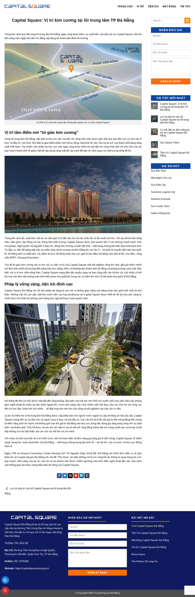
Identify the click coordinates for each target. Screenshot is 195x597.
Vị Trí (140, 6)
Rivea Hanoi (138, 554)
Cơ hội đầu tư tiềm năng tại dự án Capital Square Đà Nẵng (175, 132)
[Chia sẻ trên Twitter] (64, 475)
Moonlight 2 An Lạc (161, 178)
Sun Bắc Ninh (158, 171)
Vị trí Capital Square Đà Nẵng (147, 526)
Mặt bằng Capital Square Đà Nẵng (150, 540)
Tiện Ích (153, 6)
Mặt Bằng (169, 6)
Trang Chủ (125, 6)
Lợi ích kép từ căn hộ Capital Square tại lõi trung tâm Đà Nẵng (174, 119)
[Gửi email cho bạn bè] (70, 475)
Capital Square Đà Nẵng (107, 593)
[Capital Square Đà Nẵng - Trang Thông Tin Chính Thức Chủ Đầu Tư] (28, 6)
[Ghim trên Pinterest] (75, 475)
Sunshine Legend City (163, 192)
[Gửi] (187, 20)
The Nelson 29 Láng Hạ (144, 561)
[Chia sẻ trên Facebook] (59, 475)
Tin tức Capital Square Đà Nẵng (148, 547)
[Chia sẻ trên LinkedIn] (81, 475)
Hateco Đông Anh (160, 213)
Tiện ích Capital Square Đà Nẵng (174, 154)
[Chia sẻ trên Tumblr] (86, 475)
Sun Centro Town (160, 206)
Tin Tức (185, 6)
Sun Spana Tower (169, 142)
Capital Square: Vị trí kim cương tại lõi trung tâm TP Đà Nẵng (174, 107)
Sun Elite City (158, 185)
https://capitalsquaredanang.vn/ (32, 568)
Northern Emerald (160, 199)
